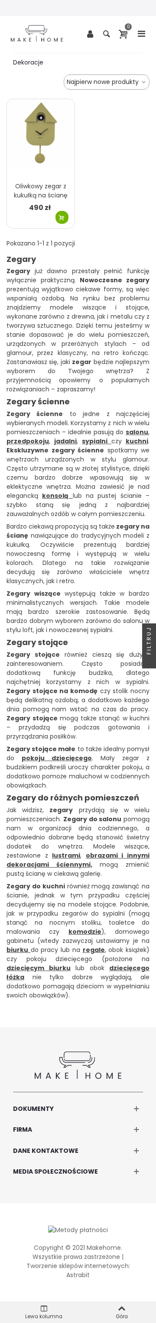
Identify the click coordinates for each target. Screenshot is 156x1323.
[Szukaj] (106, 33)
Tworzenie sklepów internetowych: (78, 1266)
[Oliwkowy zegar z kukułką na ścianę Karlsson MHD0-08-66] (41, 138)
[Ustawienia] (90, 33)
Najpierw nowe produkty (103, 81)
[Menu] (141, 33)
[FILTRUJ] (149, 661)
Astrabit (78, 1275)
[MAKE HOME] (36, 33)
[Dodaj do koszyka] (61, 217)
